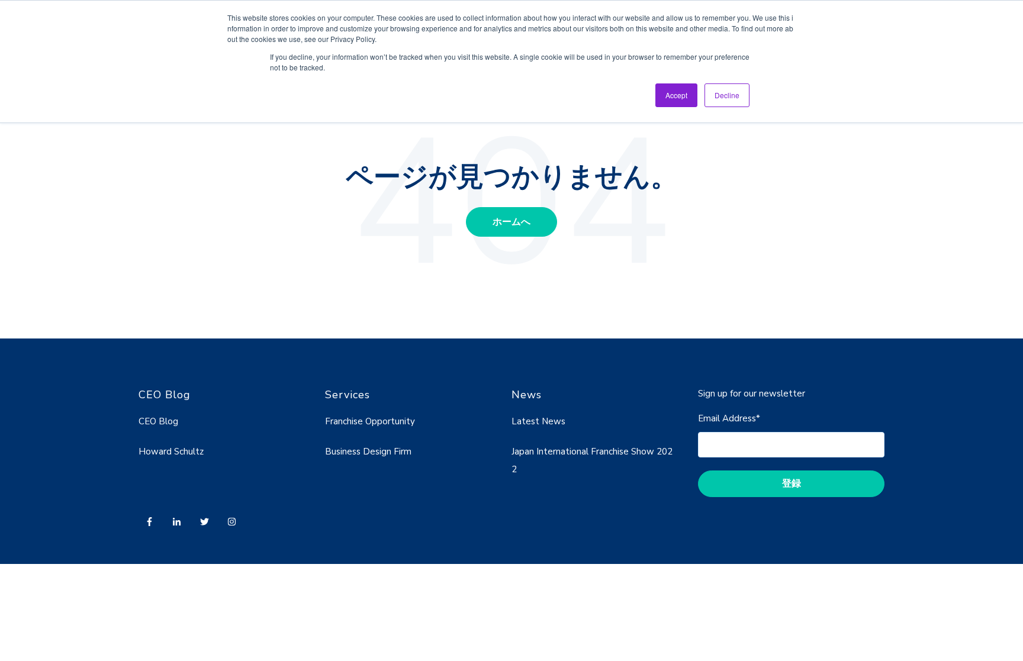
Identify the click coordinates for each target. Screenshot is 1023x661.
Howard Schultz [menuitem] (171, 451)
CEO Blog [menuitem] (158, 421)
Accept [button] (676, 95)
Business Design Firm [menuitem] (368, 451)
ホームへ (511, 221)
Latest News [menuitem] (538, 421)
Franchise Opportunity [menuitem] (370, 421)
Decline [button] (727, 95)
